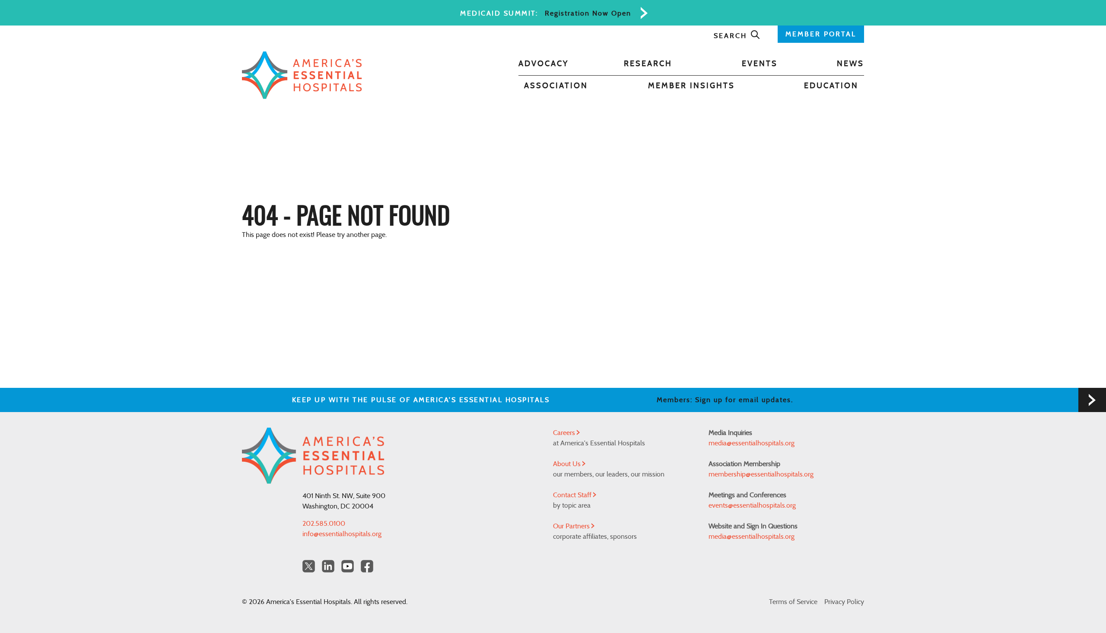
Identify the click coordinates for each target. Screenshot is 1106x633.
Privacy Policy (844, 601)
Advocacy (543, 64)
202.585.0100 (323, 523)
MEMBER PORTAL (820, 34)
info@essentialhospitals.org (341, 534)
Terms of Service (793, 601)
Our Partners (572, 526)
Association (556, 86)
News (850, 64)
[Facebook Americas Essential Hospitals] (367, 566)
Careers (565, 432)
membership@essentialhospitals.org (761, 474)
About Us (567, 463)
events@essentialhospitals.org (752, 505)
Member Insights (691, 86)
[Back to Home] (302, 75)
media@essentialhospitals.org (752, 443)
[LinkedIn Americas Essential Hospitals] (328, 566)
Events (760, 64)
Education (831, 86)
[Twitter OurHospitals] (308, 566)
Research (648, 64)
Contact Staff (573, 495)
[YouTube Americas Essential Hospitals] (347, 566)
